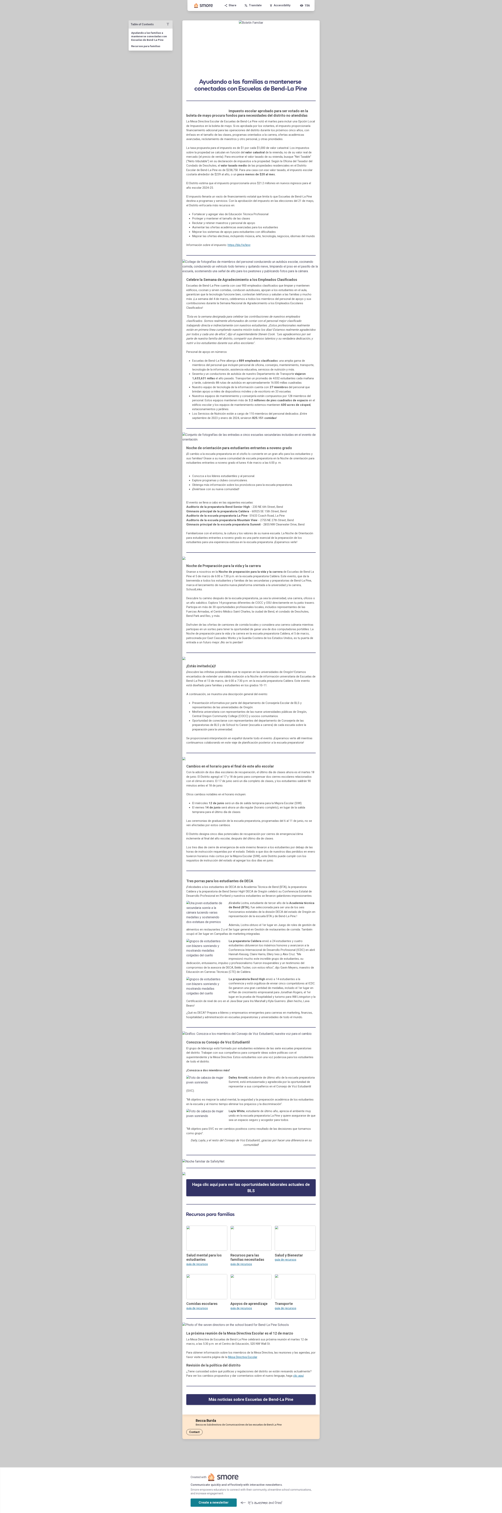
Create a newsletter (214, 1502)
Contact (194, 1432)
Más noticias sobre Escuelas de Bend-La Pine (251, 1399)
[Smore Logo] (203, 5)
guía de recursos (197, 1264)
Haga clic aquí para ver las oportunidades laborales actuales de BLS (251, 1187)
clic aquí (298, 1375)
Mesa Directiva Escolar (242, 1357)
